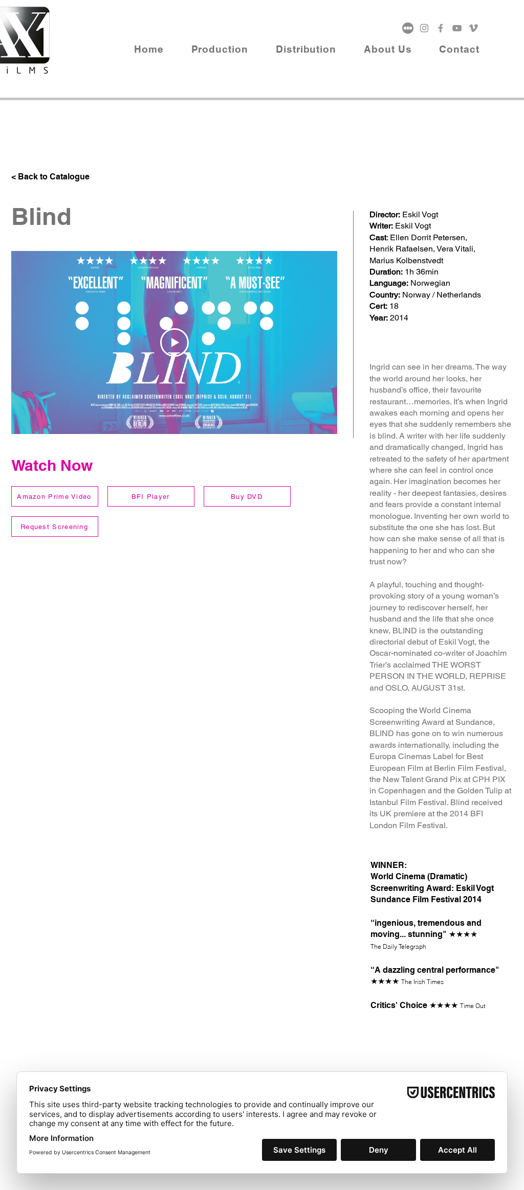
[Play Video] (174, 342)
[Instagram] (424, 28)
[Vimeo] (473, 28)
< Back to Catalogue (50, 176)
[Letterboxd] (407, 28)
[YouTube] (457, 28)
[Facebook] (440, 28)
